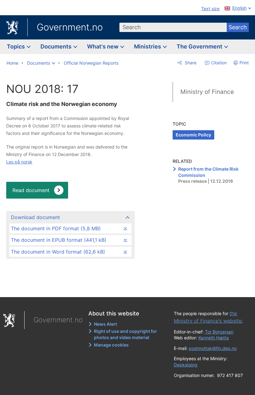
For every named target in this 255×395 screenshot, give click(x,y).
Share (190, 62)
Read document (30, 190)
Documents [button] (56, 46)
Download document (35, 217)
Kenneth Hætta (213, 337)
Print (244, 62)
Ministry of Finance (207, 91)
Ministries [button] (148, 46)
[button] (41, 63)
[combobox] (173, 27)
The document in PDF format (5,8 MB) (56, 228)
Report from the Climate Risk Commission (208, 172)
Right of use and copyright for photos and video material (125, 334)
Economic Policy (193, 134)
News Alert (105, 324)
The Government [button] (200, 46)
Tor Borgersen (219, 331)
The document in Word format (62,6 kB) (58, 252)
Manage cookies (111, 344)
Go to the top (71, 288)
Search (238, 27)
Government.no (70, 27)
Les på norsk (19, 161)
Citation (218, 62)
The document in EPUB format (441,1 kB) (58, 240)
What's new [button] (103, 46)
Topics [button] (16, 46)
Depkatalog (185, 364)
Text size (210, 8)
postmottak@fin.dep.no (213, 348)
